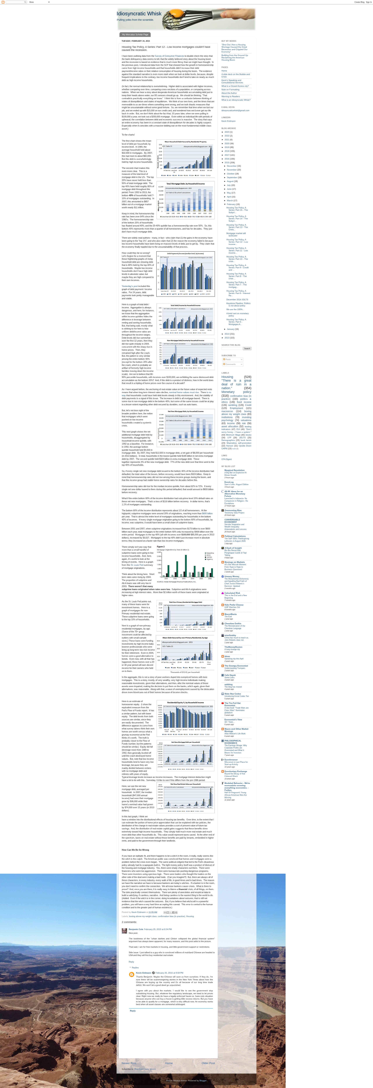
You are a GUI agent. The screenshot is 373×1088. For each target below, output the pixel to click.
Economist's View (233, 720)
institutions (227, 417)
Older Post (208, 1063)
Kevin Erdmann (143, 973)
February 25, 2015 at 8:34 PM (158, 929)
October (231, 174)
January (231, 329)
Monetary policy (236, 392)
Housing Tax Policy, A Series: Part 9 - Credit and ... (237, 267)
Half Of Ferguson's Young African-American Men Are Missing (236, 794)
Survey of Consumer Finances (169, 56)
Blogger (202, 1081)
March (230, 200)
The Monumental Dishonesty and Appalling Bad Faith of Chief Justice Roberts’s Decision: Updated (237, 582)
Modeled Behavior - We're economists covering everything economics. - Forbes (237, 786)
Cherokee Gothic (233, 623)
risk (244, 423)
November (232, 170)
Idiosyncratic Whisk (139, 13)
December (232, 166)
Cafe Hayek (230, 675)
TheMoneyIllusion (233, 647)
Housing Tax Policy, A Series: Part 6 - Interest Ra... (238, 293)
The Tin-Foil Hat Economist (233, 704)
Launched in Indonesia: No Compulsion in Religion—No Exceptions (236, 500)
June (229, 189)
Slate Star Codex (233, 694)
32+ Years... (230, 722)
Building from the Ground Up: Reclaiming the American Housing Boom (234, 57)
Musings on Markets (235, 562)
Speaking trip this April (234, 659)
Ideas (227, 656)
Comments (230, 364)
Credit (248, 405)
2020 (227, 143)
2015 (227, 163)
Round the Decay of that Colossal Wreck (235, 775)
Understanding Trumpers (235, 668)
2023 (227, 132)
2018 (227, 151)
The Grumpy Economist (236, 666)
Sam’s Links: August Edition (236, 484)
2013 (227, 338)
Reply (131, 962)
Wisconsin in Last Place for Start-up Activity (236, 763)
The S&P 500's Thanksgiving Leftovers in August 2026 (237, 539)
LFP (229, 438)
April (229, 197)
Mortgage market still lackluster (236, 234)
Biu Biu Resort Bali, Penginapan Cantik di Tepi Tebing (236, 552)
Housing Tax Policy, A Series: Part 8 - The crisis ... (236, 276)
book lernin (246, 440)
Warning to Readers (230, 96)
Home (169, 1063)
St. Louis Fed (137, 565)
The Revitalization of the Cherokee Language (235, 627)
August (230, 181)
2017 (227, 155)
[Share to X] (170, 912)
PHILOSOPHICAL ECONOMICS (233, 742)
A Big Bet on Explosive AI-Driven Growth (236, 474)
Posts (228, 359)
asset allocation (229, 426)
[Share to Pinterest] (176, 912)
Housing (190, 916)
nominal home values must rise (183, 392)
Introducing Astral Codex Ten (237, 696)
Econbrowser (231, 760)
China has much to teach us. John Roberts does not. (237, 639)
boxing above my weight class (143, 916)
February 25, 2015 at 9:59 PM (169, 973)
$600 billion (207, 513)
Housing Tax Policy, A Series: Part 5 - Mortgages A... (236, 321)
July (229, 185)
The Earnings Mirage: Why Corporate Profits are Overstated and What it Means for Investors (236, 749)
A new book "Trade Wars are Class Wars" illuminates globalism (237, 710)
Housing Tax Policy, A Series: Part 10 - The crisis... (237, 259)
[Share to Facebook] (173, 912)
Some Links (230, 677)
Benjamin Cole (136, 929)
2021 (227, 140)
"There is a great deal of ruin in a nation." (236, 384)
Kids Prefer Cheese (234, 605)
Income (231, 423)
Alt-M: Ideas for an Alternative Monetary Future (235, 493)
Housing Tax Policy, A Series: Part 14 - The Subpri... (237, 218)
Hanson (229, 446)
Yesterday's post (130, 286)
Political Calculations (235, 536)
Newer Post (129, 1063)
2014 (227, 334)
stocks (248, 435)
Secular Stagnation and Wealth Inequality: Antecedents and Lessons (236, 526)
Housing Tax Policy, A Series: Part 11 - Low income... (237, 250)
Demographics (228, 440)
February (231, 204)
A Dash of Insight (233, 548)
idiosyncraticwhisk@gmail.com (235, 110)
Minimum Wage (233, 435)
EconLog (229, 482)
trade (234, 449)
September (232, 177)
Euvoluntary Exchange (236, 771)
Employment (236, 408)
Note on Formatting (230, 90)
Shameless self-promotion (239, 443)
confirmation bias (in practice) (171, 916)
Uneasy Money (232, 576)
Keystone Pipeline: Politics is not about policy (238, 304)
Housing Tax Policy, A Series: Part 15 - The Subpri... (237, 210)
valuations (246, 420)
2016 (227, 159)
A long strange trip (232, 649)
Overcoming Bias (233, 510)
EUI (238, 429)
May (229, 193)
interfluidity (230, 635)
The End (228, 616)
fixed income (244, 402)
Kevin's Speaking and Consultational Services (232, 81)
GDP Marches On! (232, 607)
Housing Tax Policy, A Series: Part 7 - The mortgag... (236, 284)
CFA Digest (226, 459)
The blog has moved (233, 687)
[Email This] (165, 912)
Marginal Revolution (235, 470)
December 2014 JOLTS (237, 299)
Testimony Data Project (234, 513)
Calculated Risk (232, 593)
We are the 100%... (235, 309)
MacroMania (231, 614)
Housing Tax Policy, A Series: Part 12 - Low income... (237, 242)
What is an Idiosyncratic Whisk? (236, 100)
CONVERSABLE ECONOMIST (232, 521)
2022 (227, 136)
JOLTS (242, 438)
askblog (229, 684)
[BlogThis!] (167, 912)
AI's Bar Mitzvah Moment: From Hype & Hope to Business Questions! (236, 566)
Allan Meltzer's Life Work (235, 734)
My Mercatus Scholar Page (135, 34)
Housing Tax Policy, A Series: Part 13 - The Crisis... (237, 227)
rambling (232, 405)
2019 (227, 147)
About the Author (229, 93)
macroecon (227, 411)
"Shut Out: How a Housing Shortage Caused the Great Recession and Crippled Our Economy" (234, 48)
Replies (135, 968)
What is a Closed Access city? (235, 86)
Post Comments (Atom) (145, 1069)
